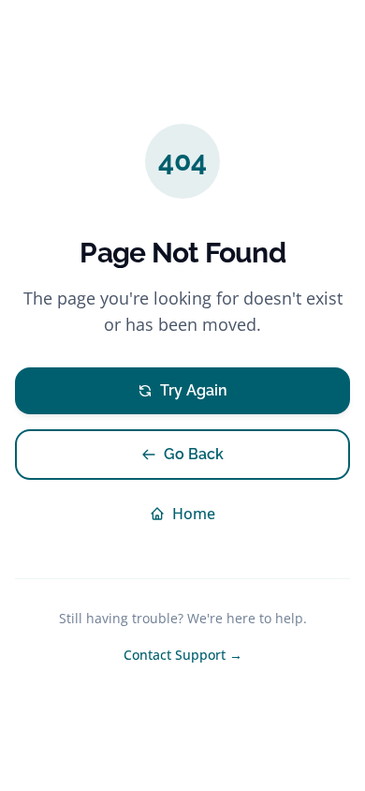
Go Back (194, 454)
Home (193, 513)
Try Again (193, 390)
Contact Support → (183, 655)
